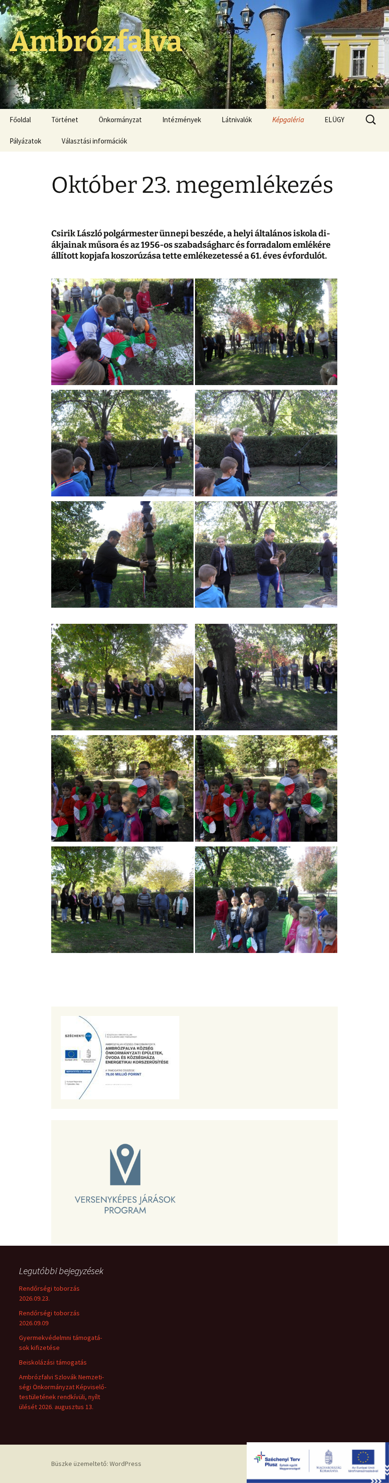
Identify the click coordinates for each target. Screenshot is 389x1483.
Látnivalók (237, 119)
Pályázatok (25, 140)
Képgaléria (288, 119)
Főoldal (20, 119)
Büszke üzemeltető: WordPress (96, 1463)
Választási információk (94, 140)
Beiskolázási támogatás (53, 1362)
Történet (64, 119)
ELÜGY (334, 119)
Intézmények (181, 119)
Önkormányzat (120, 119)
